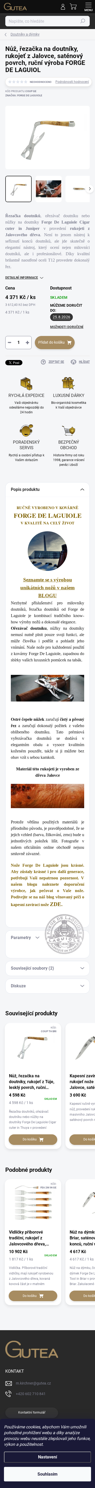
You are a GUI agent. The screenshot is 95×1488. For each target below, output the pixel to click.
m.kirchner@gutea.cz (33, 1383)
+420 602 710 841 (31, 1394)
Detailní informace (21, 277)
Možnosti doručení (66, 327)
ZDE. (56, 904)
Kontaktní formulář (31, 1412)
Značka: (23, 95)
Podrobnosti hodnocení (72, 82)
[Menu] (88, 6)
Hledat (83, 21)
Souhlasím (47, 1474)
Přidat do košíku (51, 342)
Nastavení (47, 1456)
